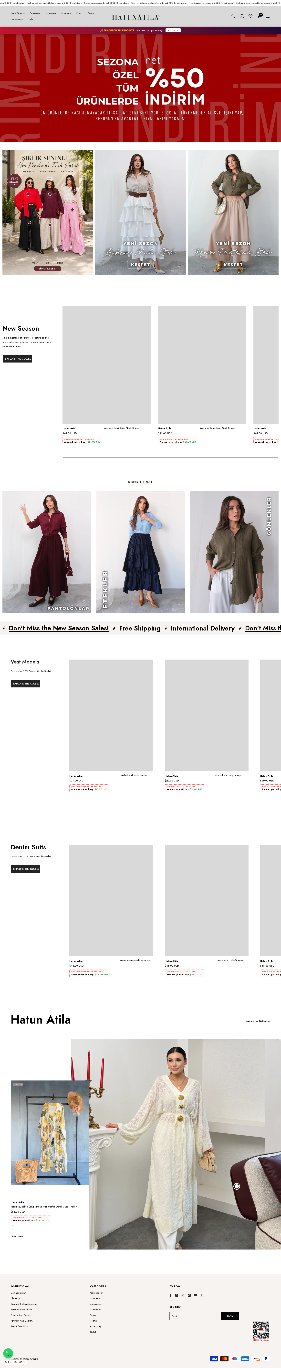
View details (17, 1236)
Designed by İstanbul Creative (24, 1358)
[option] (106, 376)
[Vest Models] (40, 732)
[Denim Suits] (40, 917)
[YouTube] (195, 1295)
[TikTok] (189, 1295)
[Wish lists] (250, 16)
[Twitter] (201, 1295)
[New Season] (32, 381)
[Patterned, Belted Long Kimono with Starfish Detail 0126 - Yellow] (50, 1139)
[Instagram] (177, 1295)
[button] (15, 1362)
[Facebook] (170, 1295)
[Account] (242, 16)
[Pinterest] (183, 1295)
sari (13, 1227)
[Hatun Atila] (47, 212)
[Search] (233, 16)
